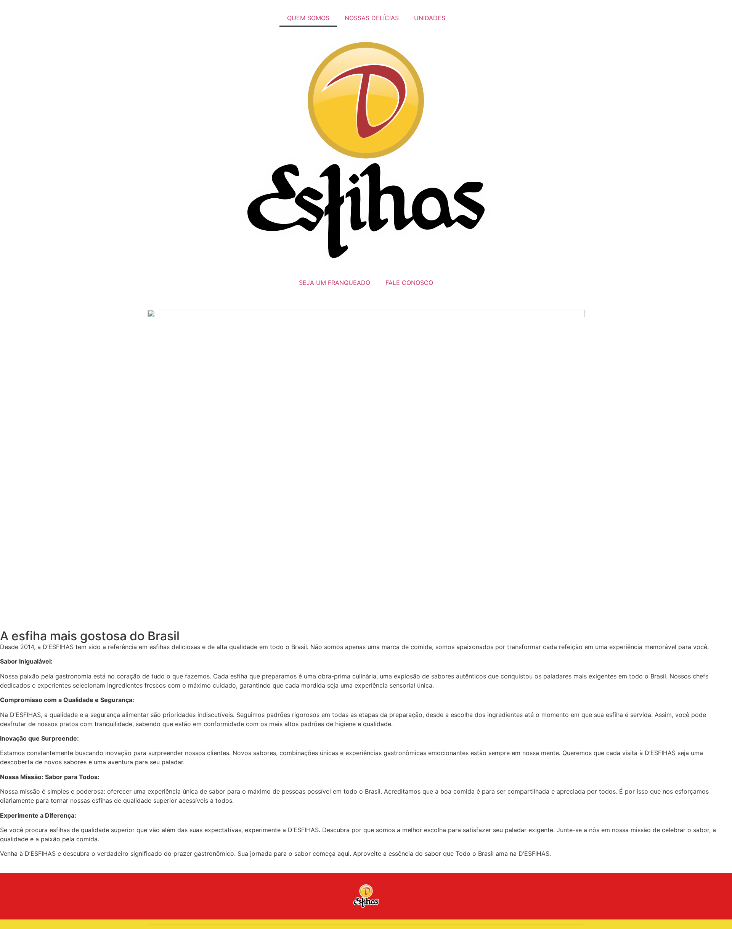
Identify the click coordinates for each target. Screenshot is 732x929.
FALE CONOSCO (409, 282)
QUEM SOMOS (308, 18)
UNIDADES (429, 18)
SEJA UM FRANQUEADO (334, 282)
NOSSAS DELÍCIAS (372, 18)
